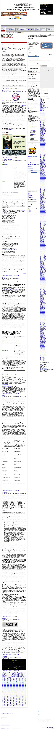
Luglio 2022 (42, 313)
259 (11, 686)
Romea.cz (29, 158)
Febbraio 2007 (42, 133)
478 (4, 699)
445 (2, 697)
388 (13, 693)
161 (8, 680)
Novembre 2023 (43, 328)
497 (8, 700)
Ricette (37, 30)
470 (16, 698)
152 (19, 679)
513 (8, 701)
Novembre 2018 (43, 270)
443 (23, 696)
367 (5, 692)
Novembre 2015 (43, 235)
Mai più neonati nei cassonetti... (7, 159)
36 (15, 673)
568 (19, 704)
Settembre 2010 (43, 175)
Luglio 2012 (42, 196)
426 (22, 695)
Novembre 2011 (43, 188)
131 (11, 678)
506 (22, 700)
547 (11, 703)
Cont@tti (48, 30)
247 (17, 685)
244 (13, 685)
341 (14, 690)
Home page (3, 728)
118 (15, 677)
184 (19, 681)
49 (5, 674)
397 (2, 694)
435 (11, 696)
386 (10, 693)
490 (22, 699)
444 (25, 696)
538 (22, 702)
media (18, 493)
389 (14, 693)
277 (14, 687)
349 (2, 691)
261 (14, 686)
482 (10, 699)
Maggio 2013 (42, 206)
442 (22, 696)
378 (22, 692)
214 (16, 683)
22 (23, 672)
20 (21, 672)
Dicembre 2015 (43, 236)
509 (2, 701)
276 (13, 687)
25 (3, 673)
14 (15, 672)
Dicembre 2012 (43, 201)
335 (5, 690)
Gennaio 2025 (42, 342)
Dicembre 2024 (43, 341)
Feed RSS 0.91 (44, 65)
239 (5, 685)
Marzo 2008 (42, 146)
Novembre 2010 (43, 177)
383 (5, 693)
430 (4, 696)
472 (19, 698)
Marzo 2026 (42, 355)
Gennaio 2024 (42, 330)
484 (13, 699)
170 (22, 680)
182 (16, 681)
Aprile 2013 (42, 205)
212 (13, 683)
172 (25, 680)
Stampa (17, 88)
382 (4, 693)
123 (23, 677)
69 (3, 675)
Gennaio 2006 (42, 120)
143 (5, 679)
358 (16, 691)
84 (19, 675)
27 (5, 673)
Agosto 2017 (42, 255)
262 (16, 686)
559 (5, 704)
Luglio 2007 (42, 138)
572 (25, 704)
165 (14, 680)
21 (22, 672)
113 (8, 677)
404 (13, 694)
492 (25, 699)
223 (5, 684)
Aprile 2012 (42, 193)
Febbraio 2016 (42, 238)
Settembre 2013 (43, 210)
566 (16, 704)
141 (2, 679)
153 (20, 679)
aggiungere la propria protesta (7, 126)
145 (8, 679)
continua (15, 189)
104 (19, 676)
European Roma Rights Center (33, 164)
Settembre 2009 (43, 163)
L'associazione (3, 26)
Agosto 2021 (42, 302)
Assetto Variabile (49, 29)
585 (20, 705)
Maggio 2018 (42, 264)
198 (16, 682)
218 (22, 683)
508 (25, 700)
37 (16, 673)
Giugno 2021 (42, 300)
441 (20, 696)
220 (25, 683)
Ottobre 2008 (42, 152)
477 (2, 699)
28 (6, 673)
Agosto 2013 (42, 209)
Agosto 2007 (42, 139)
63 (20, 674)
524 (25, 701)
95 (7, 676)
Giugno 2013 (42, 207)
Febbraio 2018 (42, 261)
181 (14, 681)
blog (28, 192)
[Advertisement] (27, 22)
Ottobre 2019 (42, 281)
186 (22, 681)
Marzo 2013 (42, 204)
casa (17, 48)
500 (13, 700)
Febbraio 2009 (42, 156)
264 (19, 686)
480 (7, 699)
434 (10, 696)
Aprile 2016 (42, 240)
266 (22, 686)
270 (4, 687)
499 (11, 700)
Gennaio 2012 (42, 190)
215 (17, 683)
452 (13, 697)
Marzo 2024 (42, 332)
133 (14, 678)
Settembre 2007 (43, 140)
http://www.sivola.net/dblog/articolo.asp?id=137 (13, 49)
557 (2, 704)
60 (17, 674)
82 (17, 675)
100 (13, 676)
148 (13, 679)
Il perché (29, 210)
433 (8, 696)
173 (2, 681)
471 (17, 698)
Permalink (5, 88)
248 (19, 685)
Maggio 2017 (42, 252)
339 (11, 690)
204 (25, 682)
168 (19, 680)
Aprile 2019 (42, 275)
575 (5, 705)
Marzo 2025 (42, 344)
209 (8, 683)
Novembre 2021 (43, 305)
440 (19, 696)
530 (10, 702)
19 (20, 672)
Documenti (37, 29)
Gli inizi (32, 28)
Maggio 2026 (42, 357)
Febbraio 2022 (42, 308)
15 (16, 672)
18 (19, 672)
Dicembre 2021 (43, 306)
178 (10, 681)
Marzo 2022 (42, 309)
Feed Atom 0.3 (44, 66)
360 (19, 691)
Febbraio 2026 (42, 354)
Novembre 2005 (43, 118)
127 (5, 678)
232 (19, 684)
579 (11, 705)
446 (4, 697)
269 (2, 687)
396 (25, 693)
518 (16, 701)
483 (11, 699)
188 (25, 681)
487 (17, 699)
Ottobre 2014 (42, 222)
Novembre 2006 (43, 130)
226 (10, 684)
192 (7, 682)
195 (11, 682)
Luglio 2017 (42, 254)
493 (2, 700)
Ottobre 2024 (42, 339)
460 (25, 697)
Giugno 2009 (42, 160)
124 (24, 677)
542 (4, 703)
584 (19, 705)
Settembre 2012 (43, 198)
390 (16, 693)
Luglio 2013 (42, 208)
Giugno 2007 (42, 137)
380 (25, 692)
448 (7, 697)
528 (7, 702)
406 (16, 694)
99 (12, 676)
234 (22, 684)
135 (17, 678)
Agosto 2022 (42, 314)
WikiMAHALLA (9, 28)
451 (11, 697)
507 (23, 700)
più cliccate (34, 199)
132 (13, 678)
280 (19, 687)
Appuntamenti (32, 130)
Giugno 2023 (42, 323)
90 (2, 676)
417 (8, 695)
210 (10, 683)
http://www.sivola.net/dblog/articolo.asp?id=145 (10, 289)
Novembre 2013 (43, 212)
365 (2, 692)
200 (19, 682)
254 (4, 686)
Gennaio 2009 (42, 155)
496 (7, 700)
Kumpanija (19, 657)
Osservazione (30, 168)
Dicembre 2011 (43, 189)
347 (23, 690)
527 (5, 702)
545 (8, 703)
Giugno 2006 (42, 125)
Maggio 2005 (42, 113)
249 (20, 685)
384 (7, 693)
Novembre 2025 (43, 351)
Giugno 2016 (42, 242)
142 (4, 679)
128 (7, 678)
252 (25, 685)
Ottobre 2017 (42, 257)
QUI (44, 9)
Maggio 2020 (42, 287)
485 (14, 699)
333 (2, 690)
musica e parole (30, 197)
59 (16, 674)
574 (4, 705)
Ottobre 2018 (42, 269)
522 (22, 701)
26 (4, 673)
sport (18, 91)
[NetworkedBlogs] (34, 170)
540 (25, 702)
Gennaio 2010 (42, 167)
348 (25, 690)
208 (7, 683)
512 (7, 701)
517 (14, 701)
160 (7, 680)
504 (19, 700)
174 (4, 681)
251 (23, 685)
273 (8, 687)
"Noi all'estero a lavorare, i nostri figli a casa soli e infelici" (14, 370)
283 (23, 687)
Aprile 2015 (42, 228)
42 (21, 673)
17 (18, 672)
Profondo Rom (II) (5, 492)
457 (20, 697)
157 (2, 680)
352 (7, 691)
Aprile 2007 (42, 135)
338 (10, 690)
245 (14, 685)
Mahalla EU (43, 29)
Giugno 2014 (42, 218)
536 (19, 702)
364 (25, 691)
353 (8, 691)
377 (20, 692)
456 (19, 697)
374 (16, 692)
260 (13, 686)
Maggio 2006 (42, 124)
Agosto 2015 (42, 232)
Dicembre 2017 (43, 259)
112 (7, 677)
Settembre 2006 (43, 128)
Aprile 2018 (42, 263)
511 (5, 701)
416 (7, 695)
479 (5, 699)
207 (5, 683)
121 (20, 677)
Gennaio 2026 (42, 353)
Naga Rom (30, 166)
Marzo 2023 (42, 320)
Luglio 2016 (42, 243)
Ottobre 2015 (42, 234)
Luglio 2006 (42, 126)
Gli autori (17, 28)
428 (25, 695)
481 (8, 699)
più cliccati (47, 362)
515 (11, 701)
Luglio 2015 (42, 231)
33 (12, 673)
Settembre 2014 (43, 221)
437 (14, 696)
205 (2, 683)
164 (13, 680)
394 (22, 693)
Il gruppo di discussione (10, 29)
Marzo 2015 (42, 227)
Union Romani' (30, 162)
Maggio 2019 (42, 276)
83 (18, 675)
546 (10, 703)
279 (17, 687)
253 (2, 686)
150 (16, 679)
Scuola (7, 30)
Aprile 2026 (42, 356)
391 (17, 693)
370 (10, 692)
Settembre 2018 (43, 268)
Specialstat (41, 721)
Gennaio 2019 (42, 272)
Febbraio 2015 (42, 226)
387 (11, 693)
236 (25, 684)
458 (22, 697)
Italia (18, 160)
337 (8, 690)
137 (20, 678)
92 (4, 676)
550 (16, 703)
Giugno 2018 (42, 265)
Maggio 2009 (42, 159)
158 (4, 680)
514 (10, 701)
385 (8, 693)
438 (16, 696)
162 (10, 680)
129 (8, 678)
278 (16, 687)
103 (18, 676)
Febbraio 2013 (42, 203)
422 (16, 695)
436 (13, 696)
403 (11, 694)
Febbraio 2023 (42, 319)
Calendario (48, 28)
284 (25, 687)
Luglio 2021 (42, 301)
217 (20, 683)
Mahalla (4, 43)
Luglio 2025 (42, 348)
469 (14, 698)
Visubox (29, 206)
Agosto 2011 (42, 185)
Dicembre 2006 (43, 131)
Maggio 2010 (42, 171)
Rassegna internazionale (20, 29)
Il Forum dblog (30, 204)
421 (14, 695)
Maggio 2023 (42, 322)
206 (4, 683)
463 (5, 698)
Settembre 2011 (43, 186)
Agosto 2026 (42, 360)
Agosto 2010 (42, 174)
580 (13, 705)
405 (14, 694)
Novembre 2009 (43, 165)
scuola (41, 109)
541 (2, 703)
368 (7, 692)
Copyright (29, 211)
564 (13, 704)
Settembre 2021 (43, 303)
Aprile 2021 (42, 298)
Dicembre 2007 (43, 143)
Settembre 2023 (43, 326)
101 (15, 676)
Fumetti (17, 30)
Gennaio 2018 (42, 260)
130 (10, 678)
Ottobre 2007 (42, 141)
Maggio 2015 (42, 229)
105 (21, 676)
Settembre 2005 (43, 116)
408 (19, 694)
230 (16, 684)
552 (19, 703)
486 (16, 699)
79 (14, 675)
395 (23, 693)
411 (23, 694)
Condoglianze (4, 656)
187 (23, 681)
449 (8, 697)
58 (15, 674)
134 (16, 678)
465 (8, 698)
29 (7, 673)
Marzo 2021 (42, 297)
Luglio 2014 (42, 219)
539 (23, 702)
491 (23, 699)
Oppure (9, 88)
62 (19, 674)
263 (17, 686)
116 (12, 677)
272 (7, 687)
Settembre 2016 (43, 245)
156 (25, 679)
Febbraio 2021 (42, 296)
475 (23, 698)
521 (20, 701)
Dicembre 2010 (43, 178)
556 (25, 703)
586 (22, 705)
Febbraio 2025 (42, 343)
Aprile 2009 (42, 158)
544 (7, 703)
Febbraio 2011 (42, 180)
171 (23, 680)
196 (13, 682)
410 (22, 694)
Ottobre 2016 (42, 246)
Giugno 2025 (42, 347)
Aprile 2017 (42, 251)
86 (21, 675)
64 (21, 674)
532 (13, 702)
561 (8, 704)
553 (20, 703)
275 (11, 687)
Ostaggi (3, 395)
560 (7, 704)
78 (13, 675)
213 (14, 683)
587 (23, 705)
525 (2, 702)
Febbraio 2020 (42, 284)
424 (19, 695)
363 (23, 691)
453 (14, 697)
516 (13, 701)
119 (17, 677)
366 (4, 692)
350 (4, 691)
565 (14, 704)
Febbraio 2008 (42, 145)
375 (17, 692)
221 (2, 684)
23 (24, 672)
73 (7, 675)
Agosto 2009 (42, 162)
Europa (18, 278)
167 (17, 680)
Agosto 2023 (42, 325)
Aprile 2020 (42, 286)
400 (7, 694)
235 (23, 684)
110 (4, 677)
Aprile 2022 (42, 310)
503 (17, 700)
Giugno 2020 (42, 288)
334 (4, 690)
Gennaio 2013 (42, 202)
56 (13, 674)
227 (11, 684)
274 (10, 687)
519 (17, 701)
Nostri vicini (4, 341)
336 (7, 690)
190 (4, 682)
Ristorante (32, 30)
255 (5, 686)
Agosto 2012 (42, 197)
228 (13, 684)
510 (4, 701)
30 (8, 673)
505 (20, 700)
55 (12, 674)
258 (10, 686)
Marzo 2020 (42, 285)
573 (2, 705)
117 (14, 677)
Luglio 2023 (42, 324)
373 (14, 692)
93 (5, 676)
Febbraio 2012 (42, 191)
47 (3, 674)
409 (20, 694)
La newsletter (43, 28)
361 (20, 691)
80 (15, 675)
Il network (28, 28)
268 (25, 686)
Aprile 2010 (42, 170)
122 (21, 677)
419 (11, 695)
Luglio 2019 (42, 278)
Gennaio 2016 (42, 237)
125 (2, 678)
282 (22, 687)
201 (20, 682)
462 (4, 698)
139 (23, 678)
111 (5, 677)
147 (11, 679)
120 (18, 677)
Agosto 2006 (42, 127)
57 (14, 674)
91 (3, 676)
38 (17, 673)
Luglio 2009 (42, 161)
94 (6, 676)
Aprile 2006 (42, 123)
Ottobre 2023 (42, 327)
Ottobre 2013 (42, 211)
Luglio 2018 (42, 266)
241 (8, 685)
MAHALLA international (32, 156)
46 (2, 674)
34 (13, 673)
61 (18, 674)
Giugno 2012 (42, 195)
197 (14, 682)
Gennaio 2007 (42, 132)
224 (7, 684)
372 (13, 692)
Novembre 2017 (43, 258)
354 (10, 691)
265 (20, 686)
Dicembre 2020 (43, 294)
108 (25, 676)
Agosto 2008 (42, 150)
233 (20, 684)
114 (10, 677)
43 (22, 673)
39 (18, 673)
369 (8, 692)
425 (20, 695)
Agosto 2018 (42, 267)
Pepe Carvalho (12, 552)
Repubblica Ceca (5, 618)
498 (10, 700)
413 (2, 695)
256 (7, 686)
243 (11, 685)
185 (20, 681)
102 (16, 676)
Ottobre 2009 (42, 164)
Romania (3, 277)
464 (7, 698)
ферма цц (42, 365)
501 (14, 700)
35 (14, 673)
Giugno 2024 (42, 335)
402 (10, 694)
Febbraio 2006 (42, 121)
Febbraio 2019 (42, 273)
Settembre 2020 (43, 291)
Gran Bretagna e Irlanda (6, 47)
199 (17, 682)
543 (5, 703)
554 (22, 703)
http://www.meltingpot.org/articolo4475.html (9, 249)
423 (17, 695)
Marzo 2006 (42, 122)
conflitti (41, 101)
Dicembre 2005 (43, 119)
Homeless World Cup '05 (6, 90)
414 (4, 695)
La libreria (28, 29)
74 (8, 675)
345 (20, 690)
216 (19, 683)
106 (22, 676)
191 (5, 682)
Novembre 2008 (43, 153)
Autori (29, 209)
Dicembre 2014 (43, 224)
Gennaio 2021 (42, 295)
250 (22, 685)
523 (23, 701)
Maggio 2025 (42, 346)
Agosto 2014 (42, 220)
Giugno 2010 (42, 172)
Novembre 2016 (43, 247)
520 (19, 701)
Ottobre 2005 (42, 117)
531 (11, 702)
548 (13, 703)
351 (5, 691)
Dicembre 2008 (43, 154)
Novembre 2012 (43, 200)
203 (23, 682)
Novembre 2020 (43, 293)
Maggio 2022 (42, 311)
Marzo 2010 (42, 169)
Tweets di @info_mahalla (5, 725)
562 (10, 704)
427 (23, 695)
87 (22, 675)
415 (5, 695)
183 (17, 681)
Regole (41, 108)
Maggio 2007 (42, 136)
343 (17, 690)
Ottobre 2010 (42, 176)
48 (4, 674)
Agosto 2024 (42, 337)
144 (7, 679)
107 (24, 676)
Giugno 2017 (42, 253)
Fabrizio (4, 48)
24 (2, 673)
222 (4, 684)
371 (11, 692)
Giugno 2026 (42, 358)
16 (17, 672)
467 (11, 698)
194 (10, 682)
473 (20, 698)
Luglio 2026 (42, 359)
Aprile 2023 (42, 321)
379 (23, 692)
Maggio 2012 (42, 194)
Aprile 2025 (42, 345)
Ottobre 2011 (42, 187)
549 (14, 703)
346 (22, 690)
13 (14, 672)
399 (5, 694)
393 (20, 693)
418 (10, 695)
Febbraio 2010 (42, 168)
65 (22, 674)
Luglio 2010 (42, 173)
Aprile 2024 (42, 333)
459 (23, 697)
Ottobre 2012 (42, 199)
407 (17, 694)
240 (7, 685)
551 (17, 703)
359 (17, 691)
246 (16, 685)
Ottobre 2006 (42, 129)
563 (11, 704)
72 (6, 675)
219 (23, 683)
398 (4, 694)
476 (25, 698)
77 (12, 675)
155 (23, 679)
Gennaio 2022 (42, 307)
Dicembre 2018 (43, 271)
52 (8, 674)
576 (7, 705)
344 (19, 690)
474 (22, 698)
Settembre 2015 (43, 233)
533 (14, 702)
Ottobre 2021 (42, 304)
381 (2, 693)
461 (2, 698)
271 (5, 687)
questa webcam (9, 129)
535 (17, 702)
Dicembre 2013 (43, 213)
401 (8, 694)
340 (13, 690)
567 (17, 704)
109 (2, 677)
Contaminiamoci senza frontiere (7, 376)
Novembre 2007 (43, 142)
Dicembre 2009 (43, 166)
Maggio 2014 (42, 217)
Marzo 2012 (42, 192)
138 (22, 678)
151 (17, 679)
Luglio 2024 (42, 336)
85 (20, 675)
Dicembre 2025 (43, 352)
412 (25, 694)
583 (17, 705)
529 (8, 702)
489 (20, 699)
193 (8, 682)
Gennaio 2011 (42, 179)
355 (11, 691)
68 (2, 675)
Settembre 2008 (43, 151)
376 (19, 692)
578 (10, 705)
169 (20, 680)
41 (20, 673)
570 (22, 704)
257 (8, 686)
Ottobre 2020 (42, 292)
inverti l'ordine (10, 43)
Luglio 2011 (42, 184)
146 (10, 679)
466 (10, 698)
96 (8, 676)
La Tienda (2, 29)
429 (2, 696)
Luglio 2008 (42, 149)
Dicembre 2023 (43, 329)
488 (19, 699)
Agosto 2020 (42, 290)
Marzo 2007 (42, 134)
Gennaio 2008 (42, 144)
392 (19, 693)
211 (11, 683)
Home (2, 28)
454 (16, 697)
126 (4, 678)
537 (20, 702)
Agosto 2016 (42, 244)
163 (11, 680)
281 (20, 687)
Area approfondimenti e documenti (33, 126)
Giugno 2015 (42, 230)
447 (5, 697)
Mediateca (32, 29)
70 (4, 675)
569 (20, 704)
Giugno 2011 (42, 183)
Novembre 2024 (43, 340)
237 (2, 685)
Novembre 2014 (43, 223)
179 (11, 681)
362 (22, 691)
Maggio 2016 (42, 241)
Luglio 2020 (42, 289)
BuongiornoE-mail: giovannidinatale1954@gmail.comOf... (47, 369)
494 (4, 700)
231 (17, 684)
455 (17, 697)
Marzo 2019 (42, 274)
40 (19, 673)
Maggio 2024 (42, 334)
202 (22, 682)
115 (11, 677)
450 (10, 697)
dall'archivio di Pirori (9, 192)
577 (8, 705)
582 (16, 705)
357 (14, 691)
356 (13, 691)
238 (4, 685)
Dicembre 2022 (43, 317)
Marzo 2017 (42, 250)
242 (10, 685)
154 (22, 679)
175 (5, 681)
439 (17, 696)
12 (13, 672)
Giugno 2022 (42, 312)
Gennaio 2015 (42, 225)
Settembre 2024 (43, 338)
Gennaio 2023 (42, 318)
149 (14, 679)
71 (5, 675)
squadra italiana (5, 105)
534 (16, 702)
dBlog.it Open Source (31, 202)
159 (5, 680)
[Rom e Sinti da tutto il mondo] (41, 716)
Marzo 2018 (42, 262)
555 (23, 703)
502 (16, 700)
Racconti (27, 30)
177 (8, 681)
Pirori (36, 28)
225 (8, 684)
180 (13, 681)
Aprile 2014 (42, 216)
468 (13, 698)
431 (5, 696)
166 (16, 680)
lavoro (41, 105)
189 (2, 682)
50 (6, 674)
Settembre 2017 (43, 256)
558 (4, 704)
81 (16, 675)
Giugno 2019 (42, 277)
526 (4, 702)
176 (7, 681)
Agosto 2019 (42, 279)
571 (23, 704)
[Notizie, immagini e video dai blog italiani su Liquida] (41, 712)
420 (13, 695)
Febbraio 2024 (42, 331)
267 (23, 686)
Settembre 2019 (43, 280)
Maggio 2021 (42, 299)
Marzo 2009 (42, 157)
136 (19, 678)
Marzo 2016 (42, 239)
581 (14, 705)
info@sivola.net (31, 108)
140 (25, 678)
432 (7, 696)
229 (14, 684)
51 (7, 674)
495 (5, 700)
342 (16, 690)
